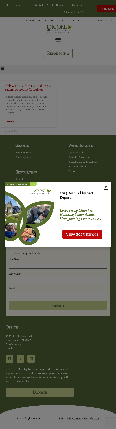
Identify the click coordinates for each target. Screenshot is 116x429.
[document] (58, 214)
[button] (106, 187)
